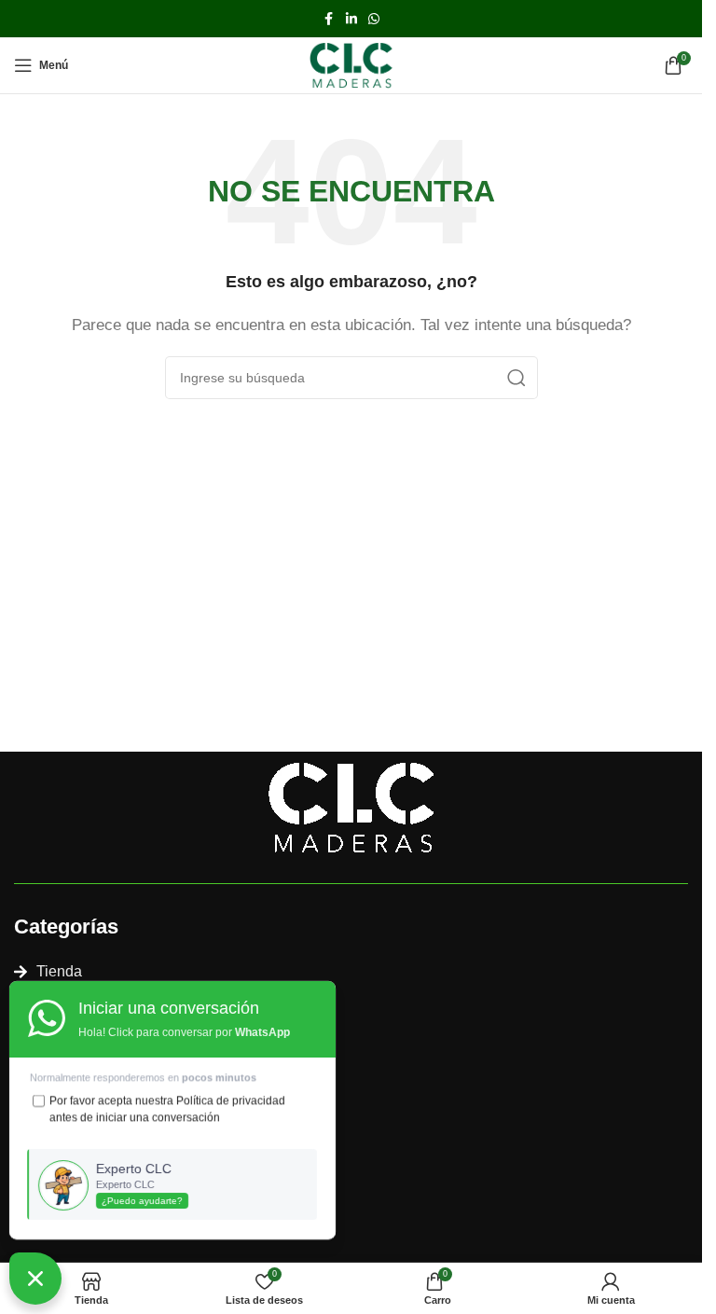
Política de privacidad (232, 1100)
